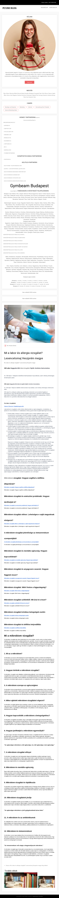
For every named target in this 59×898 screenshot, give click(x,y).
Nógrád (34, 95)
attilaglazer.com (8, 131)
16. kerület (34, 284)
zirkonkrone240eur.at (9, 122)
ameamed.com (7, 134)
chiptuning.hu (7, 143)
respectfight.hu (13, 191)
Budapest (31, 93)
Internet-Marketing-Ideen (11, 110)
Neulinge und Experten (10, 107)
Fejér (40, 93)
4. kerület (34, 280)
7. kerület (18, 282)
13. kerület (17, 284)
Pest (37, 95)
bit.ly (5, 147)
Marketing (22, 107)
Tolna (24, 97)
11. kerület (39, 282)
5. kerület (39, 280)
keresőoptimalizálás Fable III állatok (13, 249)
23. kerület (43, 286)
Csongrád (36, 93)
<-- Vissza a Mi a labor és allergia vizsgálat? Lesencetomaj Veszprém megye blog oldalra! (26, 865)
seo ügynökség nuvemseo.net (12, 174)
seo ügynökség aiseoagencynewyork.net (15, 171)
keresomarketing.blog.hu (30, 120)
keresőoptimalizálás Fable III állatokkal (13, 234)
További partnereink (9, 153)
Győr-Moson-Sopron (47, 93)
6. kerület (45, 280)
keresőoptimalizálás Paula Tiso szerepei (14, 253)
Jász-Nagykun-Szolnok (16, 95)
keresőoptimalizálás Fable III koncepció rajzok (15, 243)
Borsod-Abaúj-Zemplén (23, 93)
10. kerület (34, 282)
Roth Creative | (34, 896)
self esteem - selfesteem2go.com (13, 165)
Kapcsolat (53, 7)
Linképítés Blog (27, 76)
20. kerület (26, 286)
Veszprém (30, 97)
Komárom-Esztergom (27, 95)
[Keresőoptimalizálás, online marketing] (9, 10)
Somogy (41, 95)
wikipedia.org (7, 150)
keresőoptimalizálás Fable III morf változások (15, 246)
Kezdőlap (44, 7)
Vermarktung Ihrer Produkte (42, 107)
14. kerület (23, 284)
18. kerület (46, 284)
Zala (34, 97)
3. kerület (29, 280)
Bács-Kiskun (7, 93)
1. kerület (19, 280)
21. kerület (32, 286)
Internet (30, 107)
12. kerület (45, 282)
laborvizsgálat (25, 368)
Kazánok (37, 117)
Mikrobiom (8, 478)
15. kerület (29, 284)
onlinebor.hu (7, 140)
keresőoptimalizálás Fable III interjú (13, 240)
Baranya (12, 93)
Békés (16, 93)
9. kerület (28, 282)
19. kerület (20, 286)
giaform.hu (7, 125)
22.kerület (37, 286)
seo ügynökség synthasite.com (12, 177)
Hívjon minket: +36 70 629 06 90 (48, 2)
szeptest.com (7, 128)
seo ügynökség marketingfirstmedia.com (15, 181)
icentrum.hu (7, 159)
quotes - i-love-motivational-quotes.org (14, 168)
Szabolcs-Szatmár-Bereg (49, 95)
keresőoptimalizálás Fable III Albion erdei (14, 237)
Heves (8, 95)
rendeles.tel (7, 137)
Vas (27, 97)
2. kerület (24, 280)
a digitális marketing (41, 74)
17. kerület (40, 284)
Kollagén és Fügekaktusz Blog (25, 72)
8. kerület (23, 282)
